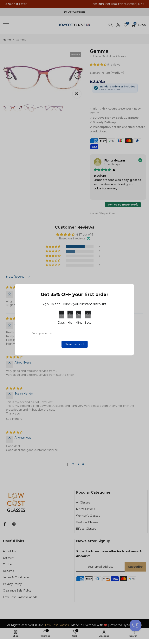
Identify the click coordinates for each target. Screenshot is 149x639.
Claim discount (74, 344)
